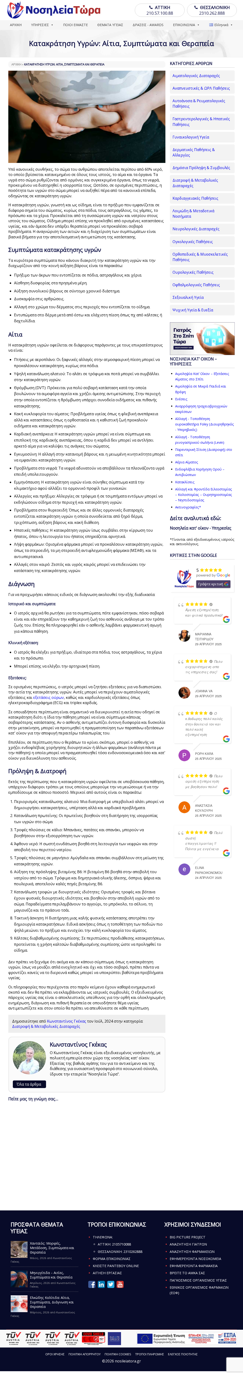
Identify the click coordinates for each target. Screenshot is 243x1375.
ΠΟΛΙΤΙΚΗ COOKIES (118, 1354)
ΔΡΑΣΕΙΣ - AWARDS (148, 25)
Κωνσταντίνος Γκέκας (66, 1021)
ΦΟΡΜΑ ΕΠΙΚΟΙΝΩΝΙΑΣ (112, 1258)
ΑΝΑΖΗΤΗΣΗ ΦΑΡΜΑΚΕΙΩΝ (192, 1251)
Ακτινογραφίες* (188, 507)
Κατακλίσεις (185, 482)
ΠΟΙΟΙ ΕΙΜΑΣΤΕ (75, 25)
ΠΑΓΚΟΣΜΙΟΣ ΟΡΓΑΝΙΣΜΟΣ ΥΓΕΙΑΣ (198, 1280)
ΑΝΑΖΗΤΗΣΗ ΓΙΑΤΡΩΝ (188, 1244)
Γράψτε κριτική (210, 583)
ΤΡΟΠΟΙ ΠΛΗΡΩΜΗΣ (149, 1354)
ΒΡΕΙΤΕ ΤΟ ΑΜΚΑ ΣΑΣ (187, 1273)
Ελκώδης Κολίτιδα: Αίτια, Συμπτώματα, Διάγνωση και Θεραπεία (52, 1302)
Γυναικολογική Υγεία (191, 137)
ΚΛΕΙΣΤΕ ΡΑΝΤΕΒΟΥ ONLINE (116, 1266)
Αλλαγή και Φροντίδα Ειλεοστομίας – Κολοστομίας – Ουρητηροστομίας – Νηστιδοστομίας (203, 494)
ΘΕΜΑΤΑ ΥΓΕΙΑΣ (110, 25)
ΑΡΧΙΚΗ (16, 25)
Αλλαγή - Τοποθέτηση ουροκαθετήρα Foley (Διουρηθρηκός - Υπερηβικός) (204, 424)
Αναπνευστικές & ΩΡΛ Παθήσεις (201, 88)
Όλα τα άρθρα (29, 1084)
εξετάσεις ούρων (48, 697)
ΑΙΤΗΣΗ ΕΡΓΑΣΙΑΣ (107, 1273)
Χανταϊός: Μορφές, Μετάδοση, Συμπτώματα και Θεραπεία (52, 1248)
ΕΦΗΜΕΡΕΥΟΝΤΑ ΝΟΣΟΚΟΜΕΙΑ (195, 1258)
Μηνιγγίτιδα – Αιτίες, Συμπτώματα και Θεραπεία (51, 1274)
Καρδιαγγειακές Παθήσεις (195, 198)
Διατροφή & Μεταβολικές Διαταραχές (46, 1026)
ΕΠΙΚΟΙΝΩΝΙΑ (184, 25)
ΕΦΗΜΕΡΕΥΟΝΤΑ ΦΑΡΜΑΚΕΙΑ (194, 1266)
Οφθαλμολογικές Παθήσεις (196, 284)
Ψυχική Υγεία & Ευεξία (193, 310)
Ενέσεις (181, 399)
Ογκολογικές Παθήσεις (193, 241)
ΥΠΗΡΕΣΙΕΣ (40, 25)
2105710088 (121, 1244)
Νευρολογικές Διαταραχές (196, 228)
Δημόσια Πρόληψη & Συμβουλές (201, 167)
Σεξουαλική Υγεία (188, 297)
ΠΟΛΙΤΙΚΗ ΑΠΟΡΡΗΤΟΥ (85, 1354)
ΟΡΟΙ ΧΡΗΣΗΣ (55, 1354)
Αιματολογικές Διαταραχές (196, 75)
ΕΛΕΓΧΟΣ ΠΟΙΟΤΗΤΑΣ (183, 1354)
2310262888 (132, 1251)
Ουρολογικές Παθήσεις (193, 272)
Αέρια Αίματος (186, 462)
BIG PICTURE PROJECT (188, 1237)
